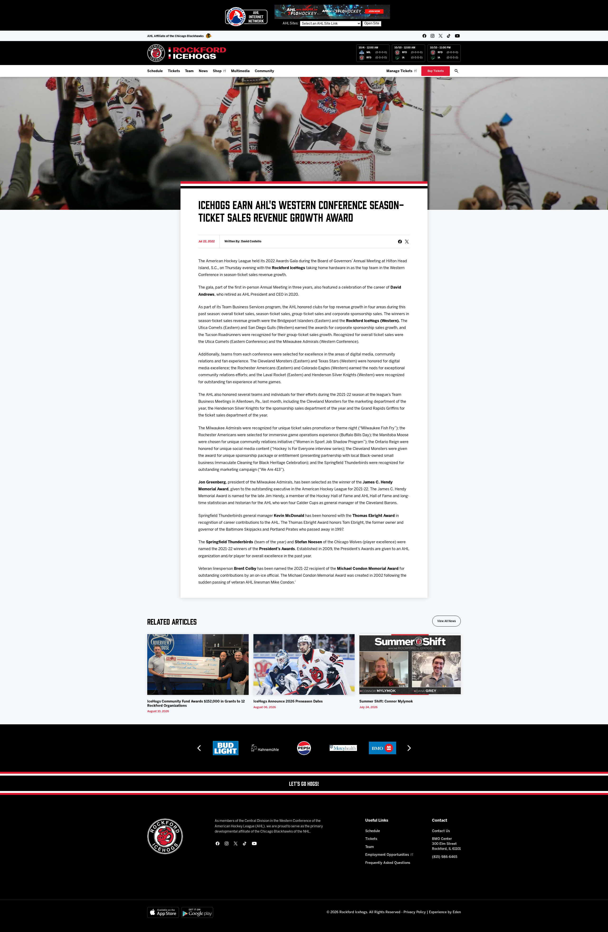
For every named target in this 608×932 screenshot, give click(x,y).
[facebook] (424, 36)
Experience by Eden (445, 912)
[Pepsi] (265, 748)
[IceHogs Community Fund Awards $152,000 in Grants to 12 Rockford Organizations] (198, 664)
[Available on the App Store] (163, 912)
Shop (217, 71)
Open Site (371, 23)
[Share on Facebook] (400, 241)
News (203, 71)
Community (264, 71)
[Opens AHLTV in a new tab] (332, 12)
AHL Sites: (291, 23)
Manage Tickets (399, 71)
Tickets (174, 71)
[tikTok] (448, 36)
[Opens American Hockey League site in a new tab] (246, 16)
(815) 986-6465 (444, 857)
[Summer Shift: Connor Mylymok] (410, 664)
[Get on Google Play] (197, 912)
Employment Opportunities (387, 855)
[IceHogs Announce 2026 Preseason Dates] (304, 664)
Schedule (155, 71)
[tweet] (407, 241)
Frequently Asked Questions (387, 863)
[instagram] (432, 36)
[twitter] (440, 36)
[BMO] (343, 748)
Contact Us (441, 831)
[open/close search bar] (456, 71)
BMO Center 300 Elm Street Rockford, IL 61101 (446, 844)
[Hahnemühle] (225, 748)
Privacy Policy (415, 912)
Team (189, 71)
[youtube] (457, 36)
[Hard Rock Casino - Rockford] (382, 748)
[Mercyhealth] (304, 748)
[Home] (186, 53)
